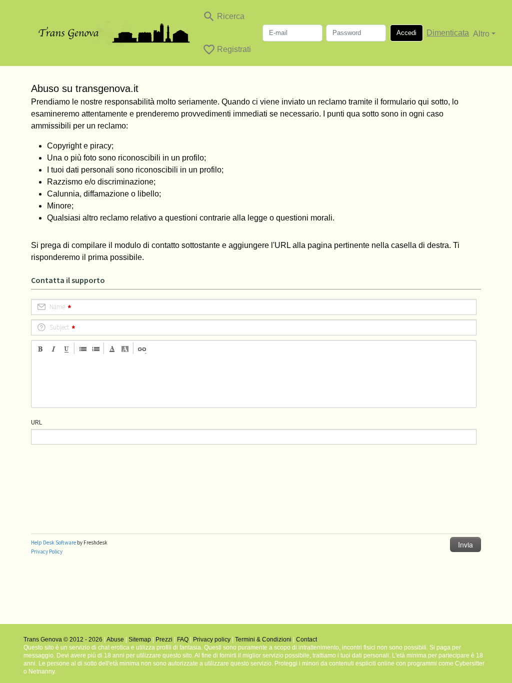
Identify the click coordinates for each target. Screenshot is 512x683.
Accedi (406, 32)
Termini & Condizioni (263, 639)
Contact (306, 639)
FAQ (182, 639)
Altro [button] (481, 34)
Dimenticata (447, 32)
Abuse (115, 639)
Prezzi (164, 639)
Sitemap (139, 639)
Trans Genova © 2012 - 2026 (63, 639)
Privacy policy (211, 639)
